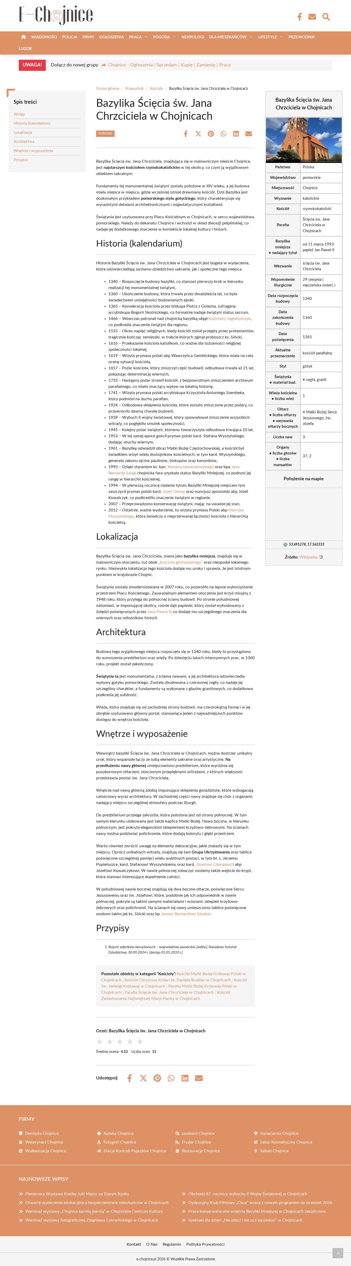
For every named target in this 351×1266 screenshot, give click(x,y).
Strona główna (107, 89)
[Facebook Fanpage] (298, 16)
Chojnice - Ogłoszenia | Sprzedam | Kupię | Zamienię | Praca (169, 65)
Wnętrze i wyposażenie (33, 151)
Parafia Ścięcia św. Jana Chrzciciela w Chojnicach (169, 992)
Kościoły (156, 89)
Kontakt (134, 1244)
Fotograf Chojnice (120, 1142)
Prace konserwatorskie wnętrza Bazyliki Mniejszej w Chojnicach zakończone (257, 1211)
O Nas (152, 1244)
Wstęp (19, 114)
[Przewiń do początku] (337, 1253)
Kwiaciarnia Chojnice (279, 1133)
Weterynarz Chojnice (44, 1142)
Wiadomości (44, 37)
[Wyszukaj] (325, 16)
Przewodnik (302, 37)
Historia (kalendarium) (32, 123)
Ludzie (25, 49)
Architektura (24, 142)
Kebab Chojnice (274, 1151)
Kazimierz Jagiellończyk (229, 319)
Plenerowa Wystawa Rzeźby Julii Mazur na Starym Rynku (77, 1194)
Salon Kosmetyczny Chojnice (286, 1142)
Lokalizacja (23, 133)
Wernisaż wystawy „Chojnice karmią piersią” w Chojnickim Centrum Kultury (94, 1211)
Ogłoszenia (111, 37)
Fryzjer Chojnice (196, 1142)
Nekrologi (192, 37)
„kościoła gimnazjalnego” (180, 562)
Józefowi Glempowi (214, 864)
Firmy (88, 37)
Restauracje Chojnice (201, 1151)
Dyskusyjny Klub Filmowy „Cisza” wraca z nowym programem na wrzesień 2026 (260, 1203)
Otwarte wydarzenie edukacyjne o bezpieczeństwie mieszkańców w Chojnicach (97, 1203)
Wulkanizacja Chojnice (45, 1151)
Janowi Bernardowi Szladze (185, 914)
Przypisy (21, 160)
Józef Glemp (174, 492)
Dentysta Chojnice (42, 1133)
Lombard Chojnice (198, 1133)
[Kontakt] (312, 16)
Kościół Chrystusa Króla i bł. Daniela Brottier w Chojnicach (178, 980)
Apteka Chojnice (118, 1133)
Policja (69, 37)
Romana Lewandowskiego (191, 467)
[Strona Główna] (24, 37)
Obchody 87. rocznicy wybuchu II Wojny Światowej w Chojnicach (247, 1194)
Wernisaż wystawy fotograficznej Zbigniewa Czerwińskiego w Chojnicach (91, 1220)
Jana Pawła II (159, 612)
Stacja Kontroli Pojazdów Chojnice (135, 1151)
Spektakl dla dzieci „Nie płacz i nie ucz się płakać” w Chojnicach (245, 1220)
